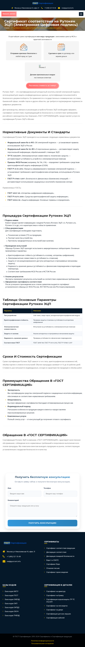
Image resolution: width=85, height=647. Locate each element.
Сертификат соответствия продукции (60, 548)
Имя (9, 488)
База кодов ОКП (11, 604)
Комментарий (13, 500)
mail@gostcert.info (68, 8)
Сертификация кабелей (55, 618)
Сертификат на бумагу (55, 595)
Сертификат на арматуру (56, 591)
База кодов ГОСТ (11, 595)
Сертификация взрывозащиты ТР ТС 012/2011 (60, 600)
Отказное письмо (53, 568)
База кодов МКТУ (11, 591)
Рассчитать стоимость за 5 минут (42, 85)
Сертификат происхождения (57, 572)
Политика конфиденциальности (42, 641)
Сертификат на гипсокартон (57, 606)
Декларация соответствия (56, 552)
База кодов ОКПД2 (12, 607)
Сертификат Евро (53, 564)
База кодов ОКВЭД (12, 599)
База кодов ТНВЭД (12, 616)
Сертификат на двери (54, 610)
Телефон (47, 488)
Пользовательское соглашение (42, 644)
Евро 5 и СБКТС (52, 560)
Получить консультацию (42, 523)
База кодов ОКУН (11, 611)
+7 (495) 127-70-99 (50, 8)
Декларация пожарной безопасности (60, 556)
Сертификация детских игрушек (58, 614)
